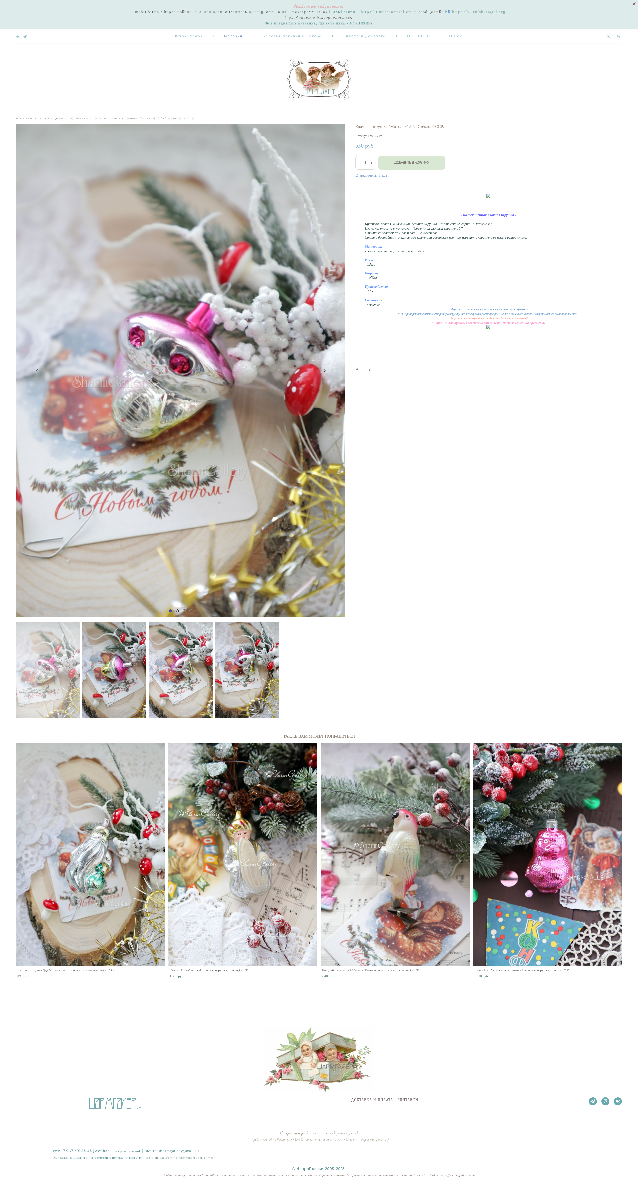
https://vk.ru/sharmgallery (479, 12)
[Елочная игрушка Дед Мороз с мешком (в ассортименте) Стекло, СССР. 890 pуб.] (90, 854)
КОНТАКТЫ (418, 36)
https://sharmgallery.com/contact (192, 1157)
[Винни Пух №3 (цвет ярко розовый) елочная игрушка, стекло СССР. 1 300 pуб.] (547, 854)
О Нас (456, 36)
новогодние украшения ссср (68, 118)
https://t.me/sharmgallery (387, 12)
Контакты (159, 1157)
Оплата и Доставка (364, 36)
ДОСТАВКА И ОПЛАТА (372, 1100)
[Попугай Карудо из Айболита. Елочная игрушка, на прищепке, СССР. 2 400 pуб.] (395, 854)
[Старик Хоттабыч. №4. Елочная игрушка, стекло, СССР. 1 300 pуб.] (242, 854)
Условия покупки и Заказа (292, 36)
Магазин (233, 36)
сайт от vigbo (26, 1189)
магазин (24, 118)
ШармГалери (189, 36)
